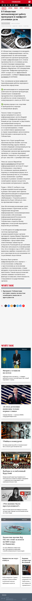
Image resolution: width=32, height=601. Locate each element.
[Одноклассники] (12, 306)
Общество (14, 26)
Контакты (4, 594)
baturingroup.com (9, 599)
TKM (10, 5)
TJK (7, 5)
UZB (13, 5)
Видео (16, 8)
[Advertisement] (16, 327)
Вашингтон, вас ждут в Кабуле (10, 559)
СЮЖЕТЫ (27, 8)
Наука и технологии (6, 26)
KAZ (2, 5)
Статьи (10, 8)
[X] (6, 306)
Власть (20, 26)
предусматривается (8, 164)
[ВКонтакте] (9, 306)
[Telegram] (17, 306)
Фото (21, 8)
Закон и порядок (15, 23)
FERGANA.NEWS (16, 2)
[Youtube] (23, 306)
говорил (4, 238)
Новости (4, 8)
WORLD (16, 5)
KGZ (5, 5)
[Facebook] (20, 306)
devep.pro (24, 599)
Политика (25, 26)
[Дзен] (14, 306)
